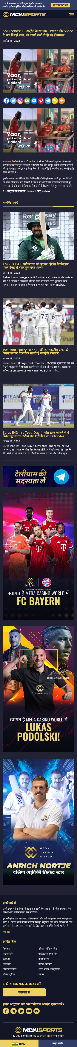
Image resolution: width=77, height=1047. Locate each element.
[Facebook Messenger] (33, 100)
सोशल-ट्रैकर (9, 974)
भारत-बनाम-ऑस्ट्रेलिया (49, 969)
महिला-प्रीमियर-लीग (47, 948)
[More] (60, 100)
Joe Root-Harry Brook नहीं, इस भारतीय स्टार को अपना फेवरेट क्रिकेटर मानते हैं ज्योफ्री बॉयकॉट (36, 351)
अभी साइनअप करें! (60, 5)
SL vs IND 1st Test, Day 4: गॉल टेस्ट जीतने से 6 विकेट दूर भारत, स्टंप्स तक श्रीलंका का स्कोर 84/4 (36, 434)
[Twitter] (12, 100)
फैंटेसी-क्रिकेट (45, 964)
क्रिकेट (6, 948)
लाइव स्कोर (58, 1043)
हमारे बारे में (43, 959)
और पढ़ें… (7, 932)
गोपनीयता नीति (9, 969)
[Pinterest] (40, 100)
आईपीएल (7, 964)
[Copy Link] (54, 100)
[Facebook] (5, 100)
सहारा (41, 974)
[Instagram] (19, 100)
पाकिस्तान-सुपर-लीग (47, 954)
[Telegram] (47, 100)
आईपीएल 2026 (10, 161)
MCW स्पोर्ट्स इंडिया (43, 1036)
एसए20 (6, 959)
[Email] (26, 100)
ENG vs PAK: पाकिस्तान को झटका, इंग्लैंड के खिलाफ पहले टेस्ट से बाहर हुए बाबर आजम (36, 266)
